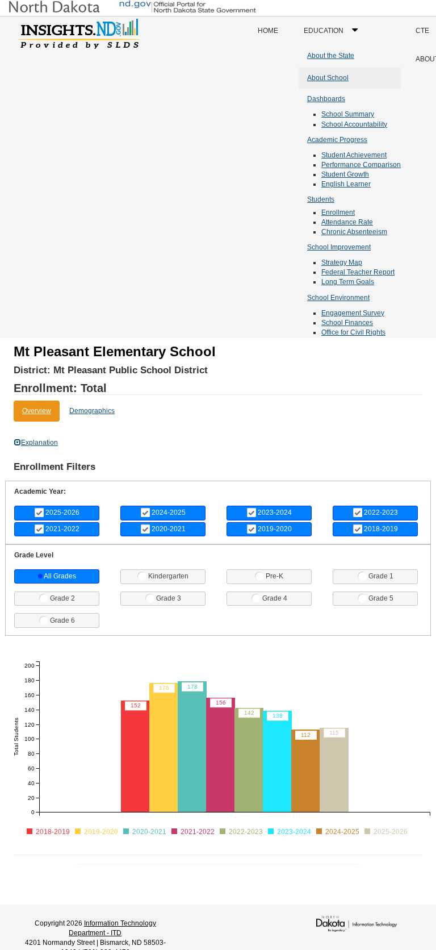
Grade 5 (380, 598)
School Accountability (354, 124)
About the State (330, 56)
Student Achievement (354, 155)
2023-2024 (275, 512)
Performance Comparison (361, 165)
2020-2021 (169, 529)
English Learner (346, 184)
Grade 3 (168, 598)
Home (268, 31)
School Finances (347, 323)
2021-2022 (62, 529)
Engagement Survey (352, 313)
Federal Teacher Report (358, 272)
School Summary (347, 114)
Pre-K (274, 576)
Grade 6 (62, 620)
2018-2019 (381, 529)
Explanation (39, 443)
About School (328, 78)
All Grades (60, 576)
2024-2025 (169, 512)
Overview (36, 411)
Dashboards (326, 99)
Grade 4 (274, 598)
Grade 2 (62, 598)
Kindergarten (168, 576)
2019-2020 (275, 529)
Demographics (92, 411)
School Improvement (339, 247)
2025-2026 (62, 512)
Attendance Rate (347, 222)
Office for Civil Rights (353, 332)
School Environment (338, 298)
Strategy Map (341, 262)
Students (320, 199)
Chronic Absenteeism (354, 232)
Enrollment (338, 212)
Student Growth (345, 174)
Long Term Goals (347, 282)
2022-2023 (381, 512)
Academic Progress (337, 140)
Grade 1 (380, 576)
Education (333, 35)
